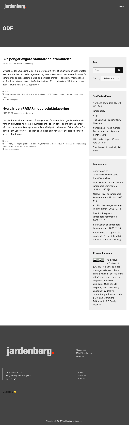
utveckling (78, 94)
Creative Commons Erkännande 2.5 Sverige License (105, 301)
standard (69, 94)
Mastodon (8, 392)
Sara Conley (99, 224)
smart (62, 94)
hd (30, 144)
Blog (121, 6)
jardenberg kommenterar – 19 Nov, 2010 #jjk (107, 197)
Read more (34, 84)
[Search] (119, 70)
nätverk (43, 94)
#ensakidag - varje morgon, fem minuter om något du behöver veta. (107, 131)
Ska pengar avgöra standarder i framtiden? (37, 59)
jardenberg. (99, 111)
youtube (32, 146)
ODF (49, 94)
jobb (23, 94)
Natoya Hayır (99, 194)
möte (37, 94)
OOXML (55, 94)
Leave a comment (13, 149)
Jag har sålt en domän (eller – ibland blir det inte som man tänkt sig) (107, 236)
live (39, 144)
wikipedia (24, 146)
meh (7, 91)
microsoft (30, 94)
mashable (56, 144)
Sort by (97, 78)
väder (16, 146)
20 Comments (11, 100)
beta (7, 94)
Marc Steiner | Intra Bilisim (106, 182)
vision (5, 97)
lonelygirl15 (46, 144)
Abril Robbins (100, 205)
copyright (17, 144)
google (13, 94)
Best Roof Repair (101, 213)
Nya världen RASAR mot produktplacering (36, 108)
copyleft (8, 144)
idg (18, 94)
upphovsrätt (8, 146)
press (68, 144)
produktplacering (78, 144)
